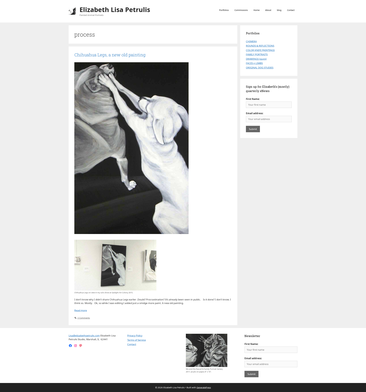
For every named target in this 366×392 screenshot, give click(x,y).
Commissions (241, 10)
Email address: (254, 113)
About (268, 10)
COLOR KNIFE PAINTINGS (260, 50)
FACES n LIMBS (254, 63)
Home (256, 10)
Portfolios (224, 10)
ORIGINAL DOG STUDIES (259, 67)
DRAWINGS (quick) (256, 59)
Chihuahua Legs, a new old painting (110, 55)
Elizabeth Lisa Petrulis (114, 9)
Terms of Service (136, 340)
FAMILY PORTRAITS (257, 54)
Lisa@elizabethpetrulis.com (84, 335)
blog (279, 10)
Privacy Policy (134, 335)
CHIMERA (251, 41)
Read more (80, 310)
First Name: (253, 99)
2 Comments (83, 318)
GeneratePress (204, 387)
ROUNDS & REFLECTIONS (260, 45)
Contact (291, 10)
